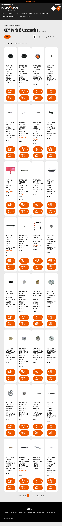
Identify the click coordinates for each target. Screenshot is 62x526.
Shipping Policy (40, 512)
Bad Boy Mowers (10, 518)
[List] (39, 37)
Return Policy (31, 512)
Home (5, 25)
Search (6, 512)
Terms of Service (51, 512)
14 (38, 496)
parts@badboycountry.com (7, 4)
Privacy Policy (22, 512)
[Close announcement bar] (60, 1)
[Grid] (34, 37)
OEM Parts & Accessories (14, 25)
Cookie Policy (14, 512)
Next (42, 496)
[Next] (56, 1)
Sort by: (45, 37)
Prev (20, 496)
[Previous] (6, 1)
